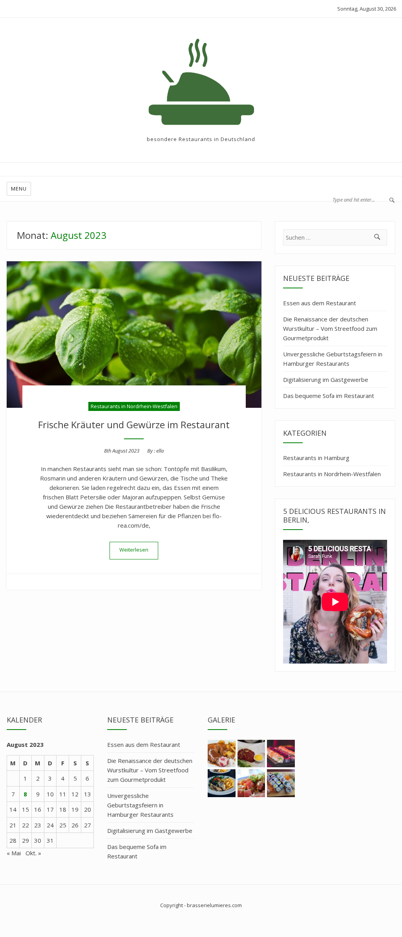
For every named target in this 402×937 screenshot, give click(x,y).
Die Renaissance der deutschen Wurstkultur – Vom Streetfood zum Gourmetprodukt (330, 328)
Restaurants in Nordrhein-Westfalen (134, 406)
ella (160, 450)
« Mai (14, 853)
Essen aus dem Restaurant (319, 303)
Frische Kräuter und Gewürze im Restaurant (134, 424)
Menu (19, 188)
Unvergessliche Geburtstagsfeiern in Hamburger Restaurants (332, 358)
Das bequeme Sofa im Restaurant (328, 396)
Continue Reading (134, 550)
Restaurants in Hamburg (316, 458)
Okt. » (33, 853)
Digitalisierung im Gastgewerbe (325, 379)
